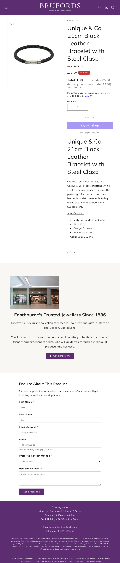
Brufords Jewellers (25, 558)
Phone (23, 439)
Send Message (31, 491)
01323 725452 (66, 531)
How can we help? (30, 468)
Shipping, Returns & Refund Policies (51, 561)
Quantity (71, 101)
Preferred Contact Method (35, 455)
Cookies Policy (27, 561)
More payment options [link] (90, 132)
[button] (6, 7)
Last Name (26, 414)
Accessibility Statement (85, 558)
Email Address (28, 426)
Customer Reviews (94, 561)
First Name (26, 401)
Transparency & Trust (64, 558)
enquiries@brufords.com (63, 527)
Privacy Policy (104, 558)
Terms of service (76, 561)
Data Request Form (44, 558)
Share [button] (73, 252)
